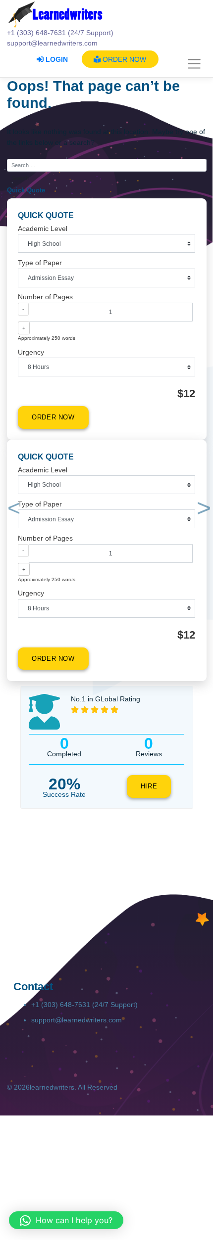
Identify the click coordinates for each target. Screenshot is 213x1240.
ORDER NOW (123, 59)
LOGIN (56, 59)
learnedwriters (52, 1087)
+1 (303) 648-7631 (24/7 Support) (84, 1005)
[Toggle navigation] (194, 64)
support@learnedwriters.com (76, 1020)
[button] (12, 510)
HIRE (149, 786)
